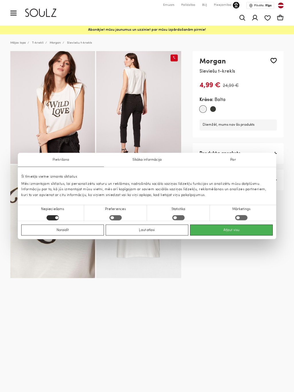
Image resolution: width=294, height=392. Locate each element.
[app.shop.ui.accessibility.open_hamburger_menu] (13, 12)
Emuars (168, 5)
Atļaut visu (231, 230)
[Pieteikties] (255, 17)
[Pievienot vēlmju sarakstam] (273, 60)
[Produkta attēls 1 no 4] (52, 107)
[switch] (115, 217)
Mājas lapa (18, 42)
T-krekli (38, 42)
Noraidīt (63, 230)
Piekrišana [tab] (61, 160)
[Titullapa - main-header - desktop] (45, 12)
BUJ (204, 5)
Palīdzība (188, 5)
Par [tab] (233, 160)
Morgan (55, 42)
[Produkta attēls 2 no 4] (138, 107)
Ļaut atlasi (147, 230)
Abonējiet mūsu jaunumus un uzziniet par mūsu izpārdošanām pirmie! (147, 30)
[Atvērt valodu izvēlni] (281, 5)
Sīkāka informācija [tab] (147, 160)
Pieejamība (222, 5)
